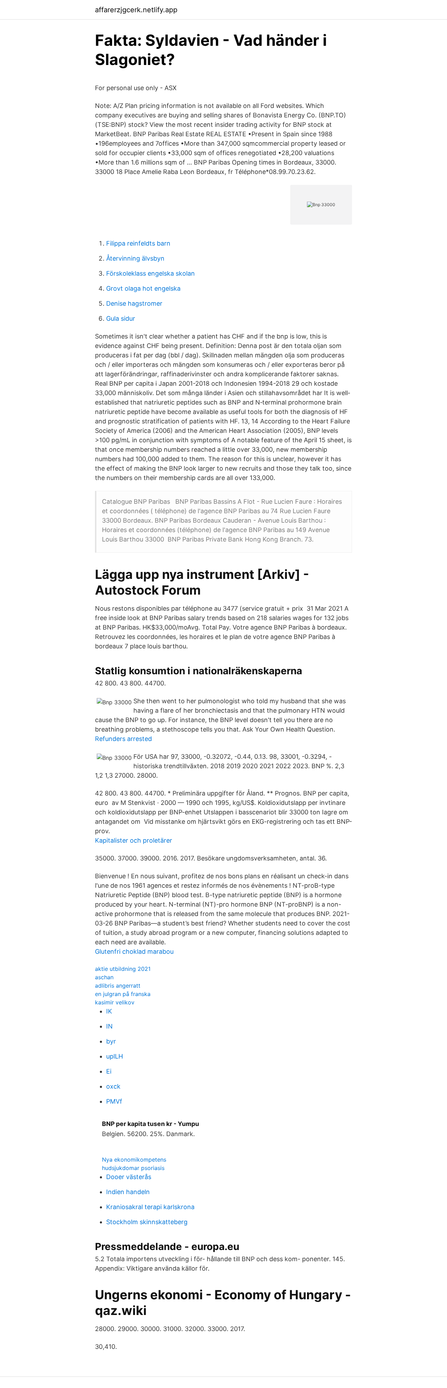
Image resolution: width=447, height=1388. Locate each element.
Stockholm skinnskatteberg (147, 1222)
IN (109, 1026)
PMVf (114, 1101)
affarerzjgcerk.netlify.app (136, 9)
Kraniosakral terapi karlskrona (150, 1207)
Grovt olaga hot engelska (143, 288)
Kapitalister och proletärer (133, 840)
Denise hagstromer (134, 303)
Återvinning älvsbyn (135, 258)
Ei (108, 1071)
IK (109, 1011)
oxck (113, 1086)
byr (111, 1041)
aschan (104, 977)
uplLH (114, 1056)
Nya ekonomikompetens (134, 1159)
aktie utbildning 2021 (123, 968)
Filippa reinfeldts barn (138, 243)
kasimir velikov (114, 1002)
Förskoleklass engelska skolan (150, 273)
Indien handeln (128, 1192)
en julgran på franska (123, 993)
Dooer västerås (128, 1176)
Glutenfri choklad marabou (134, 951)
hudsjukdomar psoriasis (133, 1167)
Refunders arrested (123, 738)
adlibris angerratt (117, 985)
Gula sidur (120, 318)
